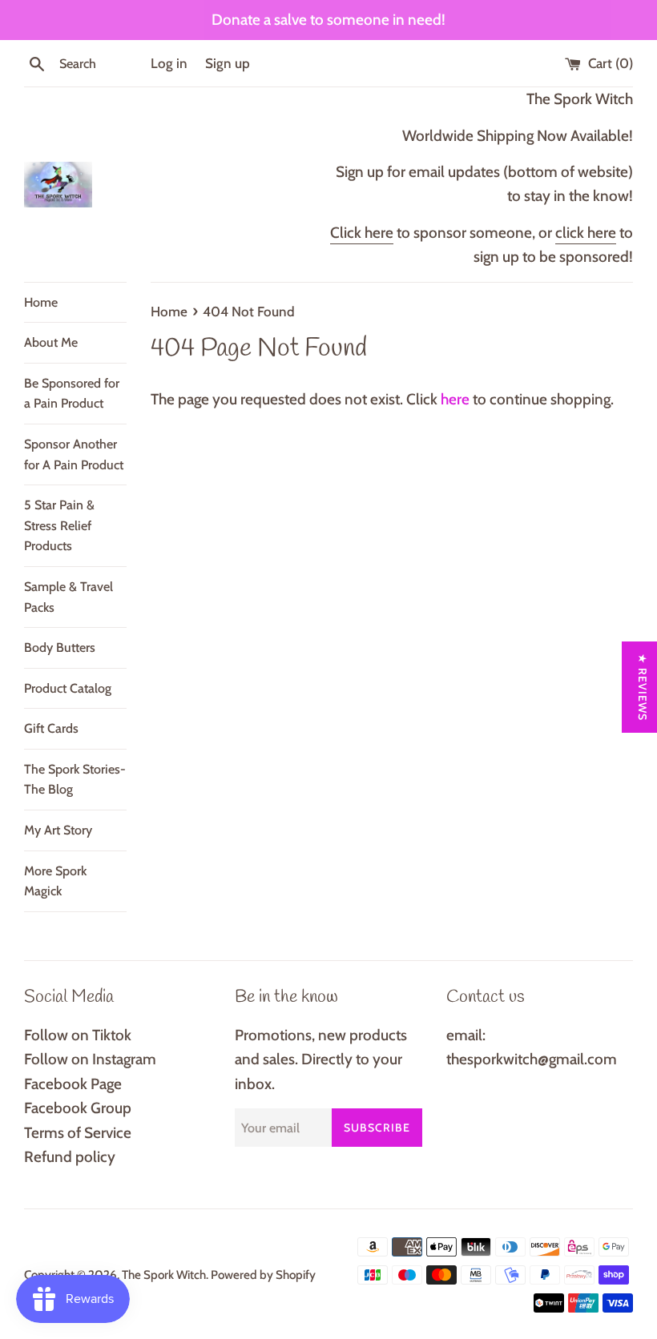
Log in (169, 62)
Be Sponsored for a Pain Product (71, 394)
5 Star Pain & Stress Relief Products (59, 525)
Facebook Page (73, 1084)
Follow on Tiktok (77, 1035)
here (455, 399)
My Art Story (58, 830)
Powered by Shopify (263, 1274)
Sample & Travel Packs (68, 597)
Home (41, 302)
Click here (361, 232)
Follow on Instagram (90, 1059)
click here (585, 232)
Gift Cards (51, 728)
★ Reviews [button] (642, 687)
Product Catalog (67, 688)
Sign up (227, 62)
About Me (51, 342)
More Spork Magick (55, 881)
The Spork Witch (164, 1274)
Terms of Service (77, 1133)
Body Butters (59, 647)
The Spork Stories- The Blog (75, 780)
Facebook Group (77, 1108)
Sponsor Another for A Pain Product (73, 454)
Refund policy (69, 1157)
